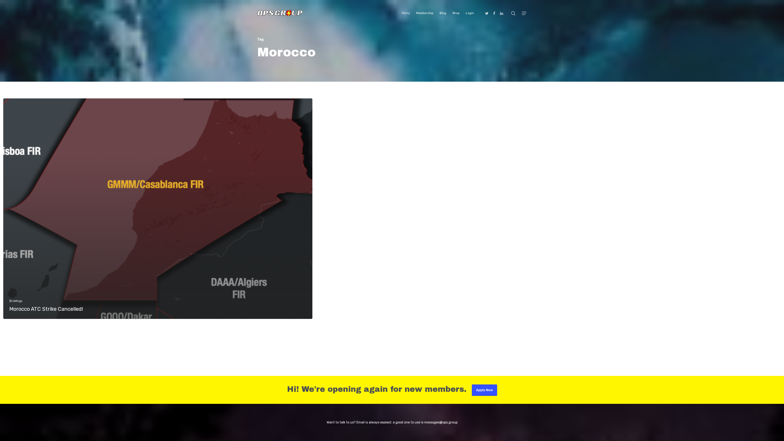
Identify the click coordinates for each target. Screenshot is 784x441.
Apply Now (484, 390)
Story (406, 13)
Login (470, 13)
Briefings (15, 301)
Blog (443, 13)
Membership (424, 13)
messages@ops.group (441, 422)
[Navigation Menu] (524, 13)
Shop (456, 13)
